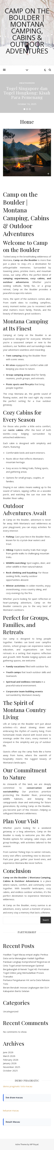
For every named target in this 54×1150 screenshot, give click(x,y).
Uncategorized (27, 83)
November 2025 (11, 1066)
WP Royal (34, 1144)
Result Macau (13, 1121)
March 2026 (9, 1056)
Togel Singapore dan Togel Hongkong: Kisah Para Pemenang (27, 93)
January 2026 (9, 1063)
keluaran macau (11, 1110)
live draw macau (14, 1097)
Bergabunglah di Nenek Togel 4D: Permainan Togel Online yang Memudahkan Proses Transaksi (26, 973)
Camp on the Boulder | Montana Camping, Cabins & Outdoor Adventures (27, 30)
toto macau (26, 1086)
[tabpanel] (27, 93)
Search (46, 920)
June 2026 (8, 1052)
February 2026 (10, 1059)
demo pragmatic (11, 1086)
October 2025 (10, 1070)
